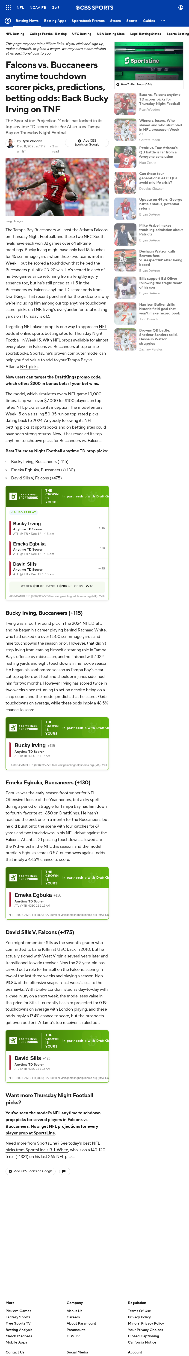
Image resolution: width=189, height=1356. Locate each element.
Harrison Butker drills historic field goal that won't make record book (159, 309)
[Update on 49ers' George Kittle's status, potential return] (125, 209)
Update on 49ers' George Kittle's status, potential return (160, 204)
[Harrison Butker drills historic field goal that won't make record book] (125, 313)
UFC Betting (81, 34)
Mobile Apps (16, 1342)
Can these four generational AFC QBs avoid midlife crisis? (158, 178)
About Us (74, 1311)
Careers (73, 1317)
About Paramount (81, 1323)
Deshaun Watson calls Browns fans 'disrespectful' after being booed (161, 258)
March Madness (19, 1336)
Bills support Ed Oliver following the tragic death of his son (160, 283)
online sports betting (39, 333)
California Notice (142, 1338)
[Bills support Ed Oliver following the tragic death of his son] (125, 288)
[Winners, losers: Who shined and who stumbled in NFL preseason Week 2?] (125, 130)
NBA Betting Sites (111, 34)
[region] (149, 61)
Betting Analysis (19, 1330)
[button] (8, 7)
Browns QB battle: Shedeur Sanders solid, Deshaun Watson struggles (158, 337)
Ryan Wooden (32, 141)
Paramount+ (77, 1330)
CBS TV (73, 1336)
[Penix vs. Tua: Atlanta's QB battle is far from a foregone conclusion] (125, 157)
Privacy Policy (139, 1317)
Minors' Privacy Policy (146, 1323)
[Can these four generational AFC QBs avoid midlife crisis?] (125, 183)
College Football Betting (48, 34)
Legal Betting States (145, 34)
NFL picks (29, 366)
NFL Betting (15, 34)
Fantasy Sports (18, 1317)
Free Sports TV (18, 1323)
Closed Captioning (143, 1331)
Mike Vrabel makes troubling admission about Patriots (161, 230)
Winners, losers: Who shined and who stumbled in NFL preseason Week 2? (160, 127)
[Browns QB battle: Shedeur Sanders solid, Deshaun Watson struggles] (125, 339)
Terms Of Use (139, 1311)
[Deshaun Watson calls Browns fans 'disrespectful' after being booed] (125, 260)
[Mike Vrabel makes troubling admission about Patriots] (125, 234)
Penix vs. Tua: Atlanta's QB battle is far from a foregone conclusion (158, 152)
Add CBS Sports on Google (86, 143)
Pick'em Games (18, 1311)
